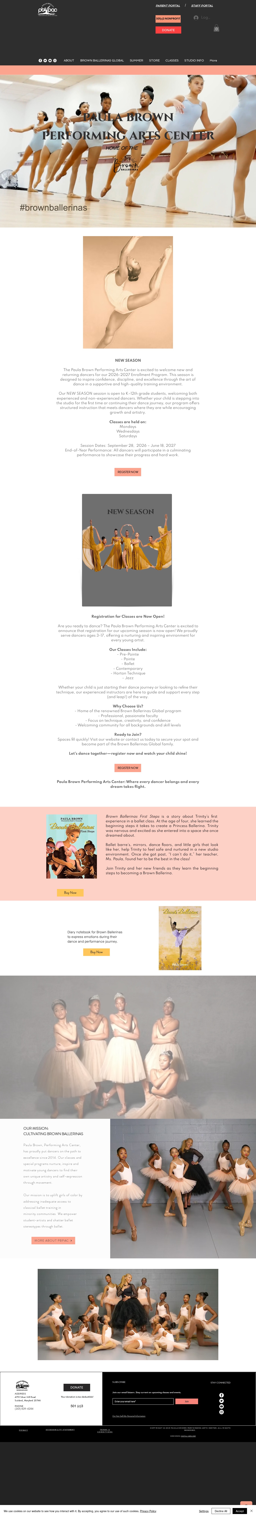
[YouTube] (50, 60)
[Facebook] (40, 60)
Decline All (221, 1511)
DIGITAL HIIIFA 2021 (188, 1436)
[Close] (251, 1511)
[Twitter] (45, 60)
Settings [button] (204, 1511)
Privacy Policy (148, 1511)
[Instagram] (55, 60)
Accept (240, 1511)
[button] (216, 27)
